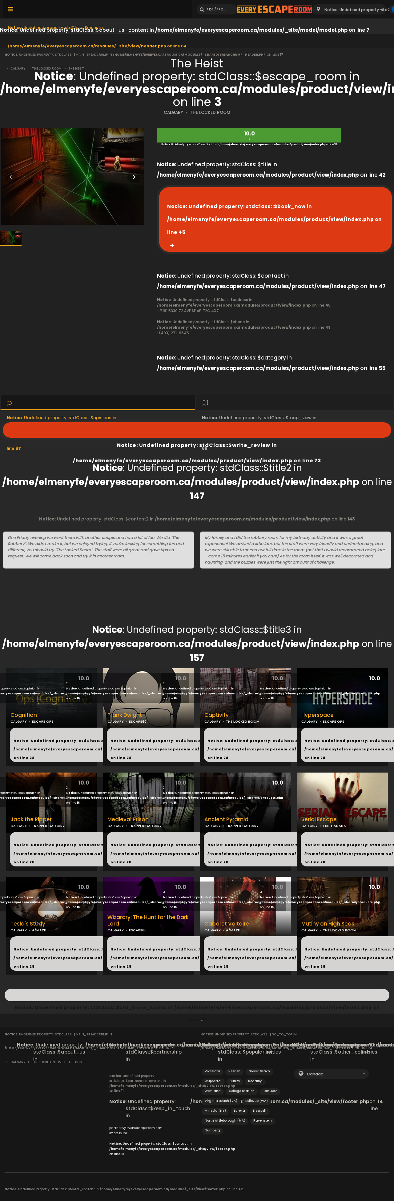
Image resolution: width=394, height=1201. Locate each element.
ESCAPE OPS (43, 721)
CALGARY (173, 112)
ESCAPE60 (138, 721)
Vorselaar (212, 1071)
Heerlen (234, 1071)
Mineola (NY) (215, 1110)
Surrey (235, 1081)
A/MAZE (39, 930)
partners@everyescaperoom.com (136, 1128)
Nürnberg (212, 1130)
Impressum (118, 1133)
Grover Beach (259, 1071)
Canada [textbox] (315, 1074)
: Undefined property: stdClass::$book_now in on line (274, 219)
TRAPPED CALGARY (48, 825)
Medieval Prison (128, 819)
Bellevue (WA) (256, 1101)
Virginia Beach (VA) (221, 1101)
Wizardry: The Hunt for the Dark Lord (148, 920)
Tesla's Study (27, 924)
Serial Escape (319, 819)
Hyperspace (317, 715)
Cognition (23, 715)
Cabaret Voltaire (226, 924)
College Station (242, 1091)
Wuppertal (213, 1081)
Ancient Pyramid (226, 819)
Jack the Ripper (31, 819)
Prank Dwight (124, 715)
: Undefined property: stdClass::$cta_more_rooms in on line (197, 995)
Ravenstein (262, 1120)
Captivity (216, 715)
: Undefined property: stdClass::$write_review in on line (197, 430)
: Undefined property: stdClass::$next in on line (95, 749)
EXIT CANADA (334, 825)
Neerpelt (260, 1110)
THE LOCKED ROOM (210, 112)
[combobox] (349, 9)
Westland (213, 1091)
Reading (255, 1081)
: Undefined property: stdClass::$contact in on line (172, 1148)
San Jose (270, 1091)
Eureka (239, 1110)
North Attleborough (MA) (225, 1120)
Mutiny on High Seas (327, 924)
